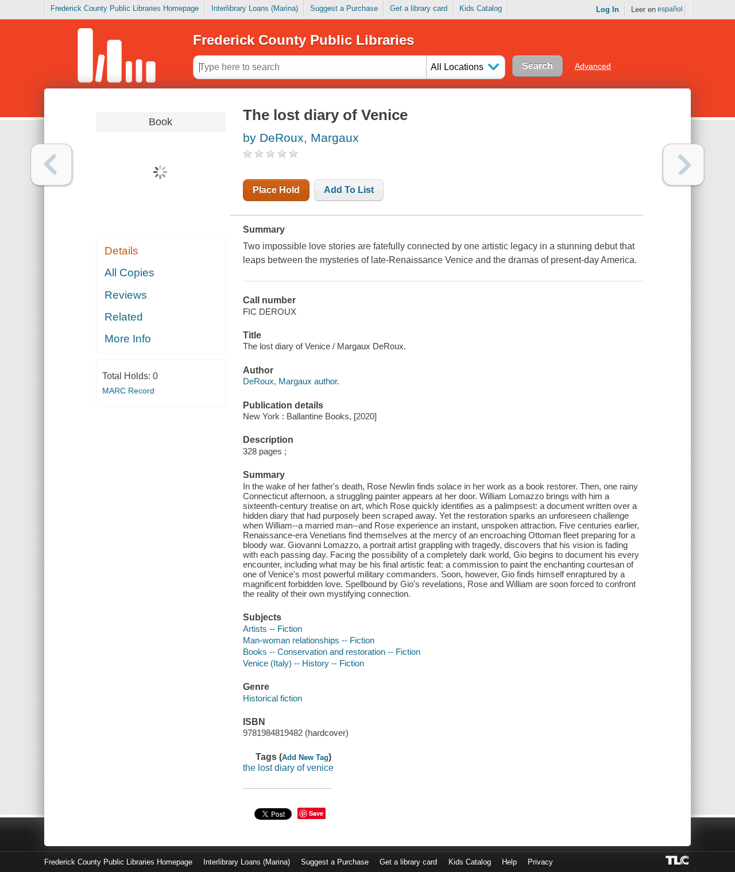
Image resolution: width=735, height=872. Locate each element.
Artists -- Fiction (272, 629)
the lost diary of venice (288, 768)
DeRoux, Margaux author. (291, 381)
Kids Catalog (480, 8)
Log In (607, 9)
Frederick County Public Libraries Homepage (125, 8)
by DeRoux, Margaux (301, 137)
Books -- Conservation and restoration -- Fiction (331, 652)
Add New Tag (305, 757)
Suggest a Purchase (344, 8)
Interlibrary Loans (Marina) (254, 8)
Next (684, 165)
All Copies (129, 273)
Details (121, 251)
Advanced (593, 66)
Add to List (349, 190)
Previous (51, 165)
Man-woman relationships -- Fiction (308, 640)
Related (124, 317)
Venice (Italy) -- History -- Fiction (303, 663)
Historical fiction (272, 698)
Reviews (126, 295)
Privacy (540, 862)
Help (509, 862)
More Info (128, 339)
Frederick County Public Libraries (303, 40)
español (670, 9)
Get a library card (418, 8)
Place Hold (276, 190)
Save (316, 813)
